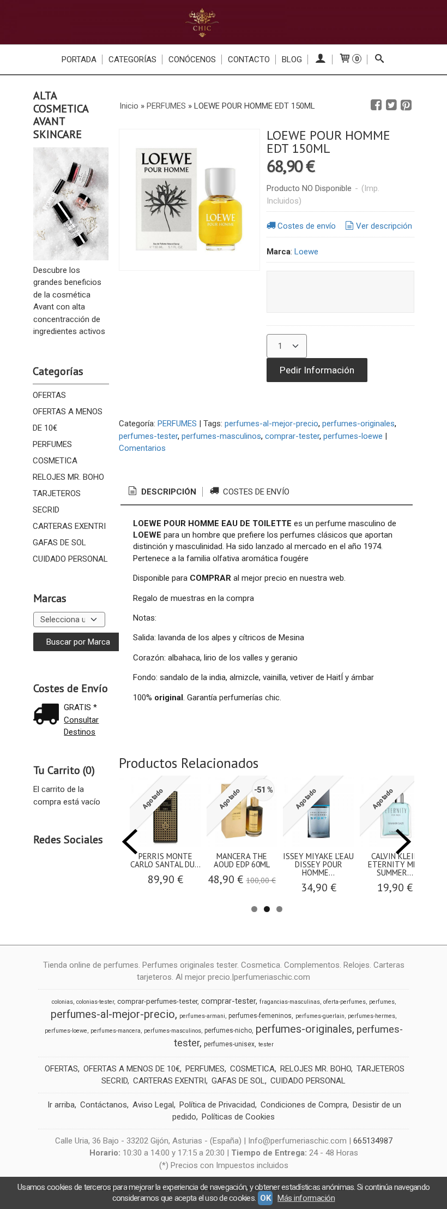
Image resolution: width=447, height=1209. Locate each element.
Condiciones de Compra (304, 1105)
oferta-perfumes (344, 1001)
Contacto (249, 59)
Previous (130, 841)
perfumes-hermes (371, 1016)
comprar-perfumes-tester (157, 1001)
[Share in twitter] (391, 105)
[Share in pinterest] (406, 105)
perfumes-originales (358, 423)
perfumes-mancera (115, 1030)
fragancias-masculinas (289, 1001)
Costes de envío (306, 226)
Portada (79, 59)
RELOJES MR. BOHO (68, 477)
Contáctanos (103, 1105)
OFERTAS (49, 395)
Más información (306, 1198)
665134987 (372, 1141)
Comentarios (142, 448)
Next (403, 841)
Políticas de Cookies (238, 1117)
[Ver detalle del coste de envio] (48, 715)
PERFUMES (52, 444)
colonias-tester (95, 1001)
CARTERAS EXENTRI (69, 526)
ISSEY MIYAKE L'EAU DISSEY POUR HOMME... (318, 864)
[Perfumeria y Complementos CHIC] (223, 22)
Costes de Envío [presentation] (255, 492)
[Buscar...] (379, 59)
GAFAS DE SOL (59, 542)
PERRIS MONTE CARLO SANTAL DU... (165, 860)
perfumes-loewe (353, 436)
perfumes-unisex (229, 1044)
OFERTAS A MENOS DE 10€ (67, 420)
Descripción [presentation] (167, 492)
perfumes (382, 1001)
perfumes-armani (202, 1016)
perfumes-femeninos (260, 1016)
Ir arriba (61, 1105)
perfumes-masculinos (221, 436)
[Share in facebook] (376, 105)
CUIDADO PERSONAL (70, 559)
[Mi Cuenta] (320, 59)
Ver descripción (384, 226)
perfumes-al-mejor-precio (271, 423)
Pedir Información (317, 370)
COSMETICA (55, 461)
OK (265, 1198)
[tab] (161, 492)
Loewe (306, 252)
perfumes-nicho (228, 1030)
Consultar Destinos (81, 726)
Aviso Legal (153, 1105)
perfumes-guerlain (320, 1016)
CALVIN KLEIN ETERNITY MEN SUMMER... (395, 864)
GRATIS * (80, 707)
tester (266, 1044)
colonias (62, 1001)
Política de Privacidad (217, 1105)
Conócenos (192, 59)
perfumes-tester (148, 436)
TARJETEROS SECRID (57, 502)
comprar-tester (292, 436)
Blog (292, 59)
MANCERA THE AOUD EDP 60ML (242, 860)
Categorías (132, 59)
